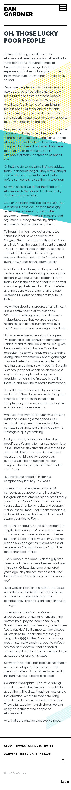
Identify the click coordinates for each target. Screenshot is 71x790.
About (9, 745)
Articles (35, 745)
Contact (11, 754)
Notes (49, 745)
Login (65, 781)
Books (21, 745)
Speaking (27, 754)
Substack (43, 754)
